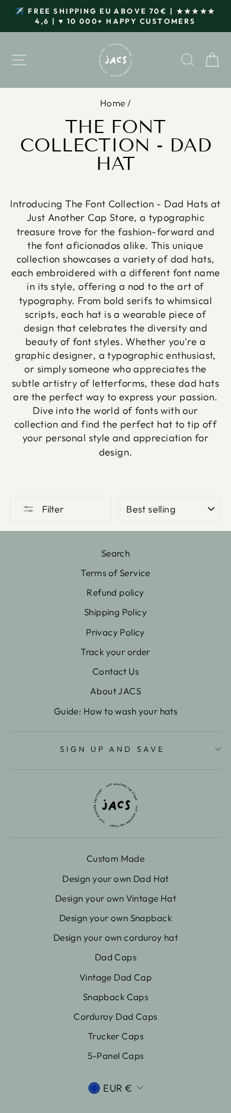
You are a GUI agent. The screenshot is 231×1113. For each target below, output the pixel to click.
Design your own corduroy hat (115, 937)
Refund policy (115, 592)
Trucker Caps (115, 1036)
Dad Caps (115, 957)
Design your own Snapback (115, 918)
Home (113, 103)
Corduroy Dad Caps (115, 1016)
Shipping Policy (115, 612)
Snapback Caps (115, 997)
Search (115, 553)
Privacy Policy (115, 632)
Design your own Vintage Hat (115, 898)
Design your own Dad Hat (115, 878)
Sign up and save (113, 749)
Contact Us (115, 671)
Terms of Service (115, 572)
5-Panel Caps (116, 1055)
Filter (52, 509)
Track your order (115, 651)
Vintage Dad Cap (115, 977)
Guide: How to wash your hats (116, 711)
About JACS (115, 691)
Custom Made (115, 858)
